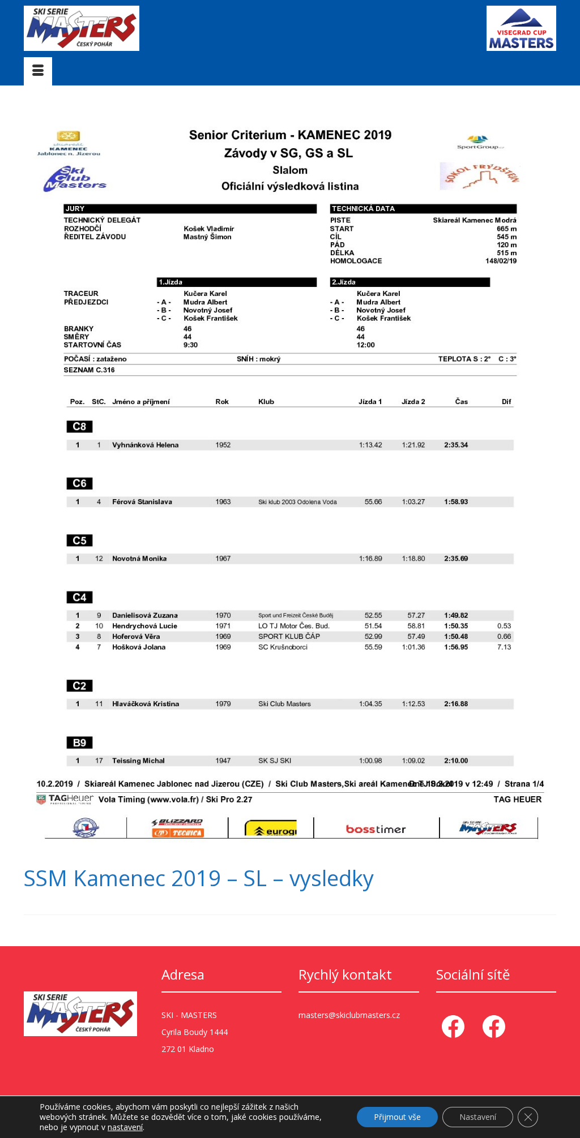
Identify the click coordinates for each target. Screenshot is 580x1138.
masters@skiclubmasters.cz (349, 1015)
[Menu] (38, 71)
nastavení (125, 1127)
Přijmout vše (397, 1116)
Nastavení (477, 1116)
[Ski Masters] (107, 28)
